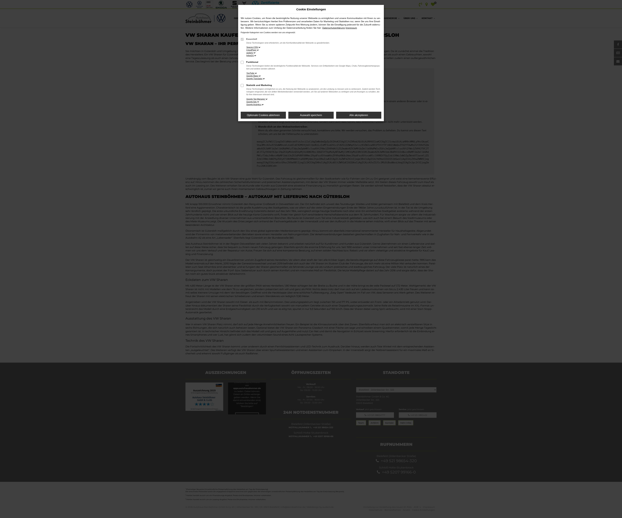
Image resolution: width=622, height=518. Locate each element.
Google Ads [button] (251, 102)
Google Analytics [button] (254, 104)
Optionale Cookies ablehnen (263, 115)
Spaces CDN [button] (252, 47)
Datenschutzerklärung (333, 28)
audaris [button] (249, 53)
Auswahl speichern (311, 115)
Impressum (351, 28)
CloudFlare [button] (251, 50)
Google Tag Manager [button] (255, 99)
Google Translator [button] (254, 79)
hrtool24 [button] (250, 55)
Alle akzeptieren (358, 115)
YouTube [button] (250, 73)
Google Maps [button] (252, 76)
